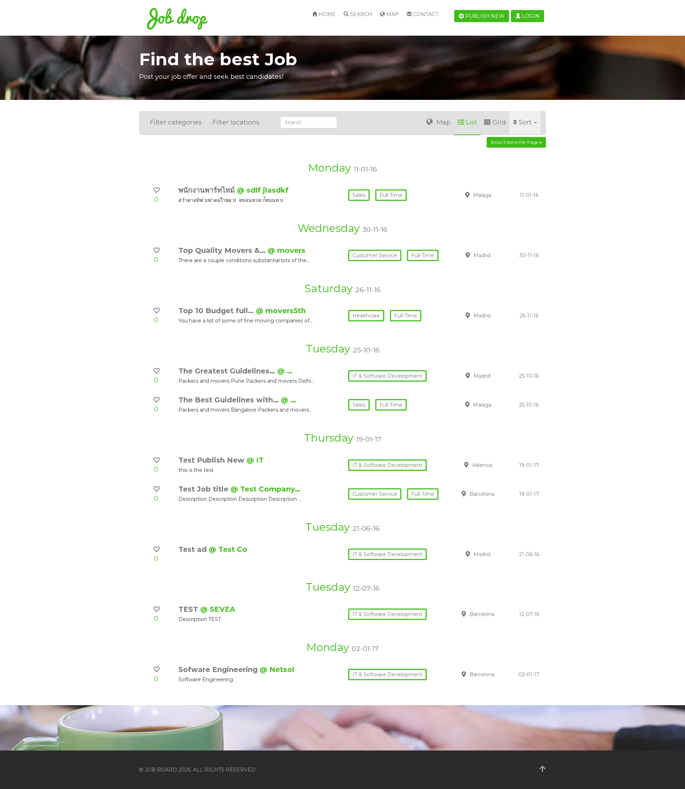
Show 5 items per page (515, 142)
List (471, 122)
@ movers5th (281, 310)
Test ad (193, 549)
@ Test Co (228, 549)
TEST (189, 609)
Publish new (484, 16)
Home (326, 14)
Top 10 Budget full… (217, 310)
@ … (285, 371)
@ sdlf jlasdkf (263, 190)
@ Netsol (277, 669)
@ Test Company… (265, 489)
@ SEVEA (217, 609)
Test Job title (204, 489)
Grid (499, 122)
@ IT (255, 460)
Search (360, 14)
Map (392, 14)
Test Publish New (212, 460)
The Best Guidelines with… (229, 400)
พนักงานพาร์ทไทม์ (207, 190)
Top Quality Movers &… (223, 250)
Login (530, 16)
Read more (495, 195)
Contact (425, 14)
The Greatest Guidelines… (227, 371)
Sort (526, 122)
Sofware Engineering (219, 669)
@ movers (286, 250)
